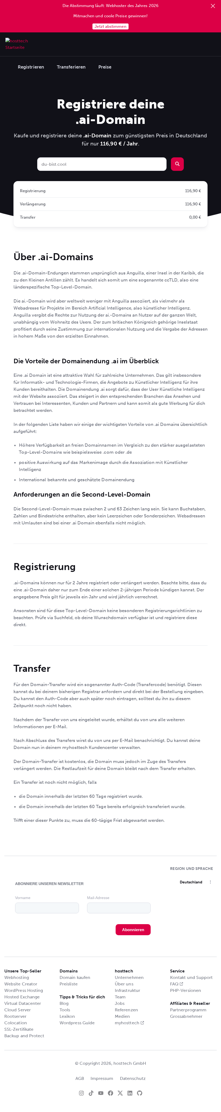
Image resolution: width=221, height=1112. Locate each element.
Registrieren (31, 67)
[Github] (139, 1093)
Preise (104, 67)
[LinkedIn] (130, 1093)
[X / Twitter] (120, 1093)
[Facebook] (110, 1093)
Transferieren (71, 67)
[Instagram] (81, 1093)
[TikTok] (91, 1093)
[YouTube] (100, 1093)
